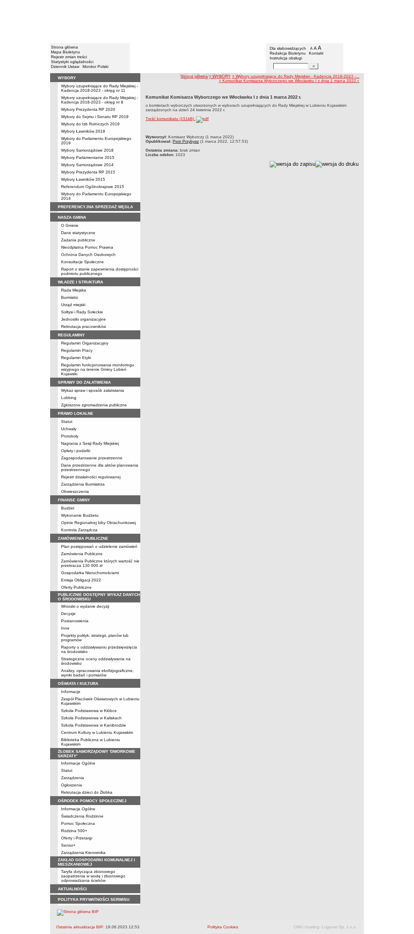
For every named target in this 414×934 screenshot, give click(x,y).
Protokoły (69, 436)
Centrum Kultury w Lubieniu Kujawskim (97, 732)
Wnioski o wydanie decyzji (85, 606)
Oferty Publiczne (76, 587)
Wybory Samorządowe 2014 (87, 165)
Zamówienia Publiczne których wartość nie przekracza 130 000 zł (100, 563)
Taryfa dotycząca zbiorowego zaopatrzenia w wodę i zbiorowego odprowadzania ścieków (93, 876)
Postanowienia (75, 621)
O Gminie (69, 225)
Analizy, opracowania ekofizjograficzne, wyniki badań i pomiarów (97, 672)
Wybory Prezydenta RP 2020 (88, 109)
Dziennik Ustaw (65, 66)
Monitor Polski (95, 66)
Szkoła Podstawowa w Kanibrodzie (93, 725)
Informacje (70, 691)
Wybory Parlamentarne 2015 (87, 157)
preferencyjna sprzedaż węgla (95, 207)
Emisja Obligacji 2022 (81, 580)
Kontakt (316, 53)
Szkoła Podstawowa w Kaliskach (91, 718)
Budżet (67, 508)
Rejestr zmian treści (69, 57)
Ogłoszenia (71, 785)
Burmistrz (69, 297)
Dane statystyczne (78, 232)
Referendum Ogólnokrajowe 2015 (92, 186)
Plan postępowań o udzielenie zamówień (99, 546)
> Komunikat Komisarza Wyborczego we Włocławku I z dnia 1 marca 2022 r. (289, 80)
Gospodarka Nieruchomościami (90, 573)
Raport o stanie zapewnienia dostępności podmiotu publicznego (99, 271)
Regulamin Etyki (76, 357)
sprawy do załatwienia (84, 382)
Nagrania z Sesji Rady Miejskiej (90, 443)
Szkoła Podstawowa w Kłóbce (89, 710)
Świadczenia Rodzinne (82, 816)
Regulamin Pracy (77, 350)
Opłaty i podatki (75, 450)
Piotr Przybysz (186, 141)
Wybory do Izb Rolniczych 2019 (90, 124)
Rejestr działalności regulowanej (90, 477)
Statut (66, 421)
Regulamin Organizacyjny (84, 343)
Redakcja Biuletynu (288, 53)
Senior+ (68, 845)
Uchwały (68, 429)
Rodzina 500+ (74, 830)
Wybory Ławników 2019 (83, 131)
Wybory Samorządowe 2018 (87, 150)
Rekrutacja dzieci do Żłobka (86, 792)
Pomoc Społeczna (78, 823)
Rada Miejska (73, 290)
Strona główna (64, 47)
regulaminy (71, 335)
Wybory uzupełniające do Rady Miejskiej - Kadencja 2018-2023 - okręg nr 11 (99, 88)
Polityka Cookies (222, 927)
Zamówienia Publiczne (82, 554)
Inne (65, 628)
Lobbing (68, 397)
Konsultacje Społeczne (82, 262)
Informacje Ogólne (78, 763)
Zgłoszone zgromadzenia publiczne (94, 405)
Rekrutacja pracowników (83, 326)
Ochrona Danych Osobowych (88, 254)
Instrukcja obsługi (286, 58)
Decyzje (68, 613)
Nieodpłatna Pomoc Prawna (87, 247)
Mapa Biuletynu (65, 52)
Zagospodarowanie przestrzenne (92, 458)
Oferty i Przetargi (76, 838)
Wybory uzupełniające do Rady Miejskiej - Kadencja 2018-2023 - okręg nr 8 (99, 99)
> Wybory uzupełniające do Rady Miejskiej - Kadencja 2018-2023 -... (295, 76)
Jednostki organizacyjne (83, 319)
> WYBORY (220, 76)
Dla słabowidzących (288, 48)
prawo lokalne (75, 413)
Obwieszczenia (75, 491)
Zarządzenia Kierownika (83, 852)
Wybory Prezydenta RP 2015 (88, 172)
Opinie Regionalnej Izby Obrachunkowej (98, 522)
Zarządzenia (72, 778)
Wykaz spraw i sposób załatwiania (92, 390)
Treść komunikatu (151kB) (170, 118)
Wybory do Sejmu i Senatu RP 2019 (95, 116)
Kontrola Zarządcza (79, 530)
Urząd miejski (73, 304)
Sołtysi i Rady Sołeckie (82, 312)
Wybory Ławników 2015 (83, 179)
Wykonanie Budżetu (80, 515)
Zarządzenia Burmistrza (83, 484)
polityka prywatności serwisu (93, 899)
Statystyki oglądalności (72, 61)
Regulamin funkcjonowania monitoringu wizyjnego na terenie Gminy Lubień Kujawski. (97, 369)
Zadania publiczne (78, 240)
